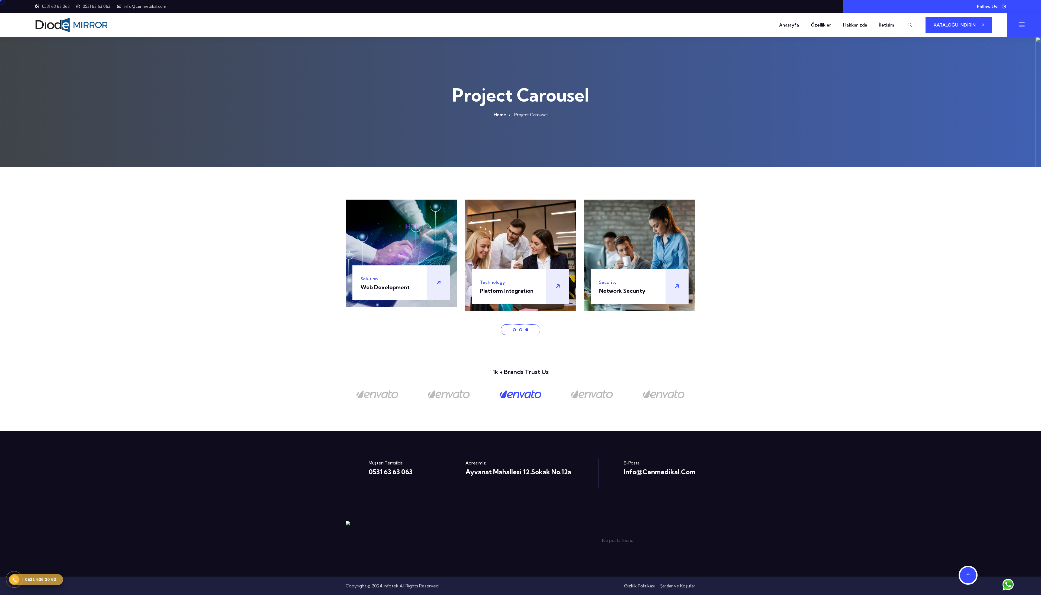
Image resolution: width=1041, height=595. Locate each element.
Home (500, 114)
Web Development (623, 287)
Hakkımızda (855, 25)
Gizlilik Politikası (639, 586)
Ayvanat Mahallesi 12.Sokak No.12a (518, 472)
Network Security (503, 290)
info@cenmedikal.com (145, 6)
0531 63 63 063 (56, 6)
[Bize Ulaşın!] (1008, 583)
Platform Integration (387, 290)
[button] (514, 329)
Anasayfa (789, 25)
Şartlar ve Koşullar (677, 586)
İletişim (886, 25)
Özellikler (821, 25)
